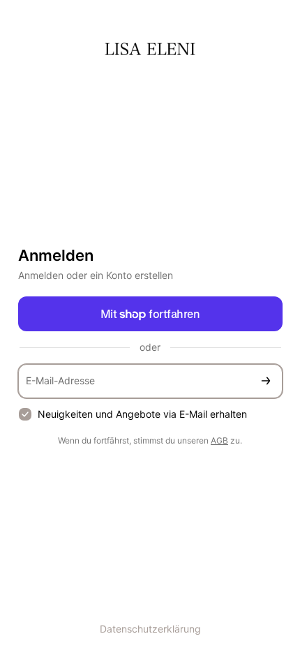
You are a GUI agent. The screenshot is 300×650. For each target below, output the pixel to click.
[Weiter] (266, 381)
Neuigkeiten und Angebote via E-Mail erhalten (142, 414)
